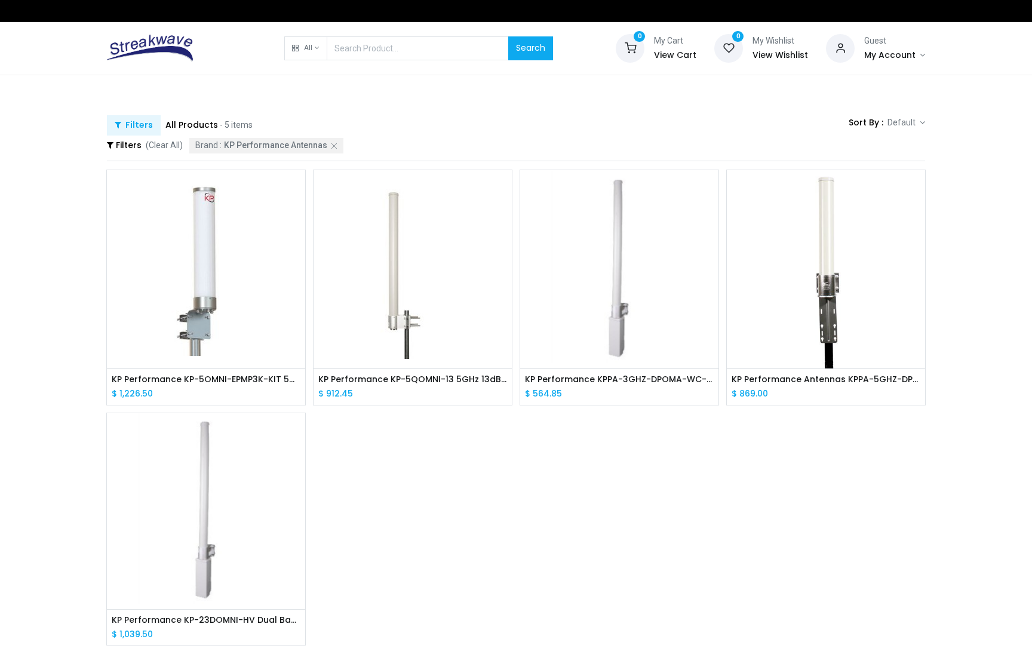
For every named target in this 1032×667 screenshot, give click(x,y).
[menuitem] (137, 90)
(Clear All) (164, 145)
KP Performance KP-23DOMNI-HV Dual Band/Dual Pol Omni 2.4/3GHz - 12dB (206, 620)
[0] (630, 47)
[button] (305, 48)
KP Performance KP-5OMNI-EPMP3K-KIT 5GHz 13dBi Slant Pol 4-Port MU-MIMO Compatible (206, 379)
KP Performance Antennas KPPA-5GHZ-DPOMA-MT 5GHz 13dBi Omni (826, 379)
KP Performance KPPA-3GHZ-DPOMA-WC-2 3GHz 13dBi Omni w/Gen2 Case (619, 379)
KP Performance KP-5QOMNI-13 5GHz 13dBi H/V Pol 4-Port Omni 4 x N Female (412, 379)
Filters (138, 125)
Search (530, 48)
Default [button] (902, 122)
